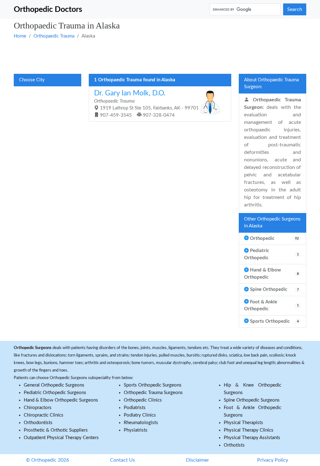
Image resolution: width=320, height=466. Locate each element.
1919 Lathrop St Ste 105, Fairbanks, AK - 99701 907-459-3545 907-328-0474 (146, 103)
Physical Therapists (243, 422)
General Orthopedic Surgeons (54, 385)
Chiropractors (38, 407)
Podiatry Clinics (140, 415)
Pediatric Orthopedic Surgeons (55, 392)
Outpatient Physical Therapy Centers (61, 437)
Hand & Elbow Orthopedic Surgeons (61, 400)
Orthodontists (38, 422)
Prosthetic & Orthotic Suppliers (56, 430)
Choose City (32, 80)
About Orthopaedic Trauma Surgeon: (271, 83)
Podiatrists (135, 407)
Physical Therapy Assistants (252, 437)
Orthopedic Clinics (143, 400)
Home (20, 36)
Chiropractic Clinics (43, 415)
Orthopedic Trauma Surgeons (153, 392)
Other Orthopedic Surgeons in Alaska (272, 223)
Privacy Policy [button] (272, 460)
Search (294, 9)
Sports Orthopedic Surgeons (153, 385)
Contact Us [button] (122, 460)
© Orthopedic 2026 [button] (47, 460)
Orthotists (234, 445)
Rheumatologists (141, 422)
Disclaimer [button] (197, 460)
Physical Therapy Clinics (248, 430)
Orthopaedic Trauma (53, 36)
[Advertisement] (160, 56)
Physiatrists (136, 430)
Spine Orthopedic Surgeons (252, 400)
